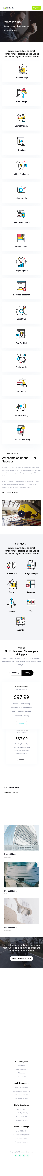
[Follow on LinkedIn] (23, 1155)
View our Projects (11, 792)
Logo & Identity (21, 1131)
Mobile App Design (21, 1113)
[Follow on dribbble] (27, 1155)
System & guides (21, 1138)
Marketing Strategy (21, 1098)
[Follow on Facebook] (15, 1155)
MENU (5, 2)
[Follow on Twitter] (19, 1155)
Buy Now (36, 8)
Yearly (27, 673)
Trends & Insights (21, 1095)
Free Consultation (21, 958)
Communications (21, 1142)
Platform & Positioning (21, 1091)
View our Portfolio (11, 493)
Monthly (15, 673)
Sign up (21, 723)
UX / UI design (21, 1116)
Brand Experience (21, 1087)
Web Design (21, 1109)
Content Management (22, 1134)
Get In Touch (21, 1076)
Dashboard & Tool (21, 1120)
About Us (21, 1073)
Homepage (21, 1066)
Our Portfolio (21, 1069)
